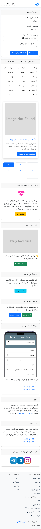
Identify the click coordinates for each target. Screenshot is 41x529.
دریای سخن (36, 516)
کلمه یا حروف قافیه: (31, 17)
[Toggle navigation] (3, 4)
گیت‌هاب (16, 478)
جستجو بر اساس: (32, 26)
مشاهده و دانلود (20, 263)
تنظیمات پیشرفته (19, 53)
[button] (13, 4)
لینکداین (16, 486)
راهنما (38, 486)
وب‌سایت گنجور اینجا (25, 413)
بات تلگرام (36, 504)
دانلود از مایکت (29, 386)
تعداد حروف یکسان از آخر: (29, 43)
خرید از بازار (27, 315)
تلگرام (17, 490)
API (38, 501)
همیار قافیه (36, 478)
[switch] (34, 38)
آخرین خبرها (36, 493)
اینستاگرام (16, 482)
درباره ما (37, 482)
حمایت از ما (21, 214)
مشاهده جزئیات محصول (26, 154)
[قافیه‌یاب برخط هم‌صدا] (37, 4)
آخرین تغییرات (35, 490)
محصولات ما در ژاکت (33, 508)
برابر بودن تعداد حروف (30, 35)
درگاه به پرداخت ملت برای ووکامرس (20, 140)
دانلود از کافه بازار (29, 389)
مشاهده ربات (20, 290)
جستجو (34, 53)
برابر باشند (28, 38)
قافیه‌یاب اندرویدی (34, 512)
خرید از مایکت (15, 315)
